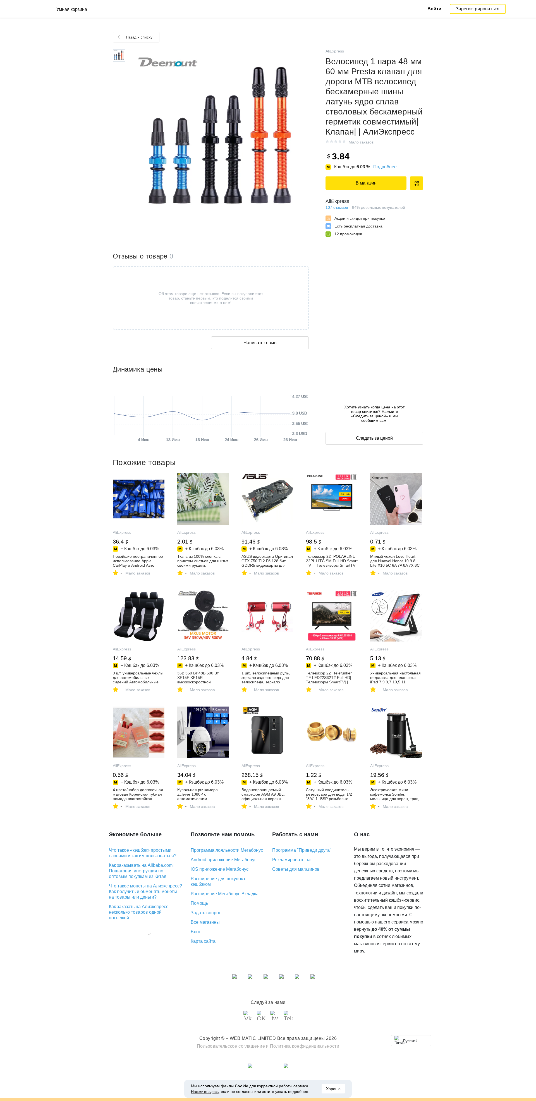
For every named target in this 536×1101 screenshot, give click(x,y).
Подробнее (385, 166)
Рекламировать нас (292, 859)
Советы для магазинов (296, 869)
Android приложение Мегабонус (224, 859)
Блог (195, 931)
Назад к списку (139, 37)
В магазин (366, 183)
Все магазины (205, 922)
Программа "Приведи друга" (301, 850)
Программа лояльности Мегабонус (227, 850)
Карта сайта (203, 941)
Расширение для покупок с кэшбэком (218, 881)
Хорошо (333, 1088)
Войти (434, 8)
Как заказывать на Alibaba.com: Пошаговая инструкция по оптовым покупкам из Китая (141, 871)
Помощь (199, 903)
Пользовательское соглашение (231, 1046)
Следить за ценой (374, 438)
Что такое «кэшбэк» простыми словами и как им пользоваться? (142, 853)
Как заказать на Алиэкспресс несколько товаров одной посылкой (138, 912)
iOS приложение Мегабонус (219, 869)
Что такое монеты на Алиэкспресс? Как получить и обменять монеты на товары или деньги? (145, 891)
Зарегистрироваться (478, 8)
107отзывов (337, 207)
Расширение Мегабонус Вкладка (225, 893)
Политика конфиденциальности (304, 1046)
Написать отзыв (260, 342)
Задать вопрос (206, 912)
